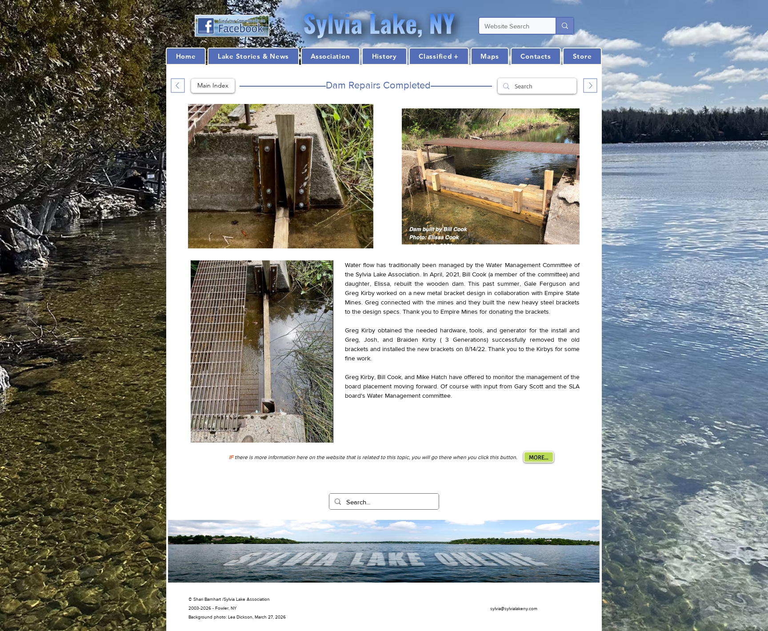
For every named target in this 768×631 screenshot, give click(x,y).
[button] (384, 56)
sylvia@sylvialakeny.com (513, 608)
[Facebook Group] (232, 25)
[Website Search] (564, 26)
